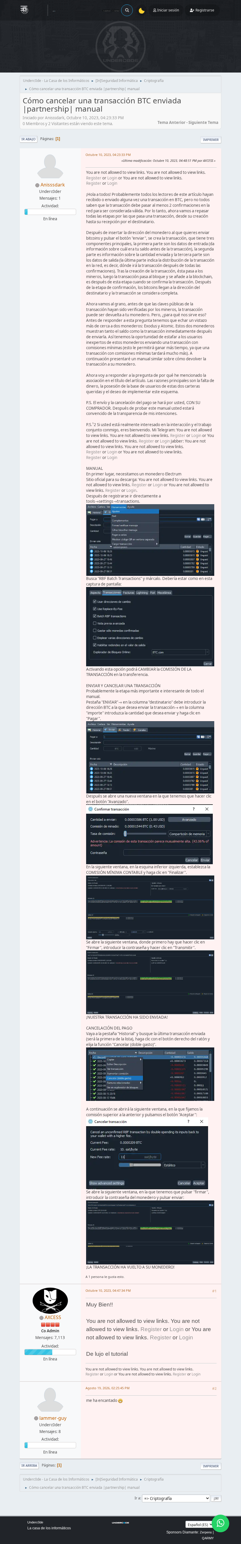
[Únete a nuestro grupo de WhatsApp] (220, 1523)
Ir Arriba (29, 1465)
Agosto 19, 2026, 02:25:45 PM (108, 1388)
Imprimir (211, 139)
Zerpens (206, 1532)
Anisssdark (53, 184)
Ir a (137, 1498)
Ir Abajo (28, 139)
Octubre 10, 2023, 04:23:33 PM (108, 154)
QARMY (208, 1538)
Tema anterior (171, 122)
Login (112, 178)
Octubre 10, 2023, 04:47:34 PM (108, 1290)
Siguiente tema (203, 122)
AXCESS (53, 1317)
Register (93, 178)
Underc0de (35, 1522)
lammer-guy (52, 1418)
